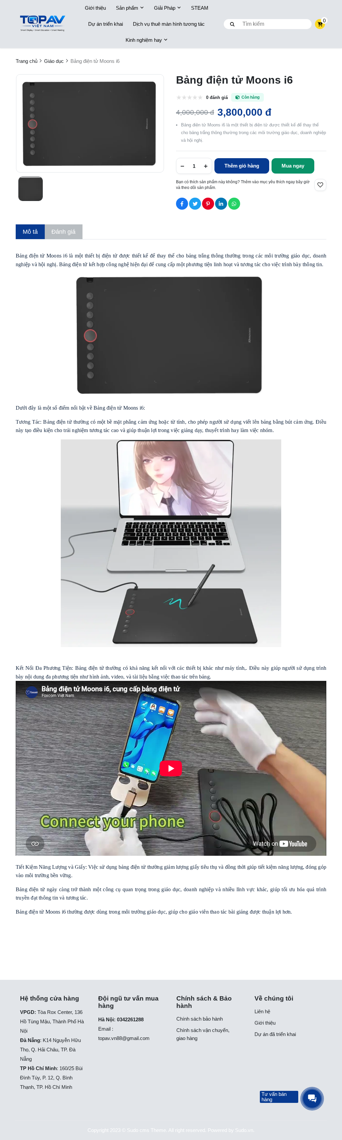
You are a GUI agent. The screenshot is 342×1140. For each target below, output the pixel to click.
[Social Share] (182, 204)
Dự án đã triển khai (275, 1034)
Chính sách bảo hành (199, 1019)
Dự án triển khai (105, 24)
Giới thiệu (95, 8)
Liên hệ (262, 1011)
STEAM (199, 8)
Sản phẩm (127, 8)
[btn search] (232, 24)
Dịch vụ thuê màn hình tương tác (169, 24)
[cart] (320, 24)
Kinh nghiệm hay (144, 40)
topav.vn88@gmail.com (124, 1038)
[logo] (42, 24)
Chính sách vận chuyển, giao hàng (202, 1034)
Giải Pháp (164, 8)
